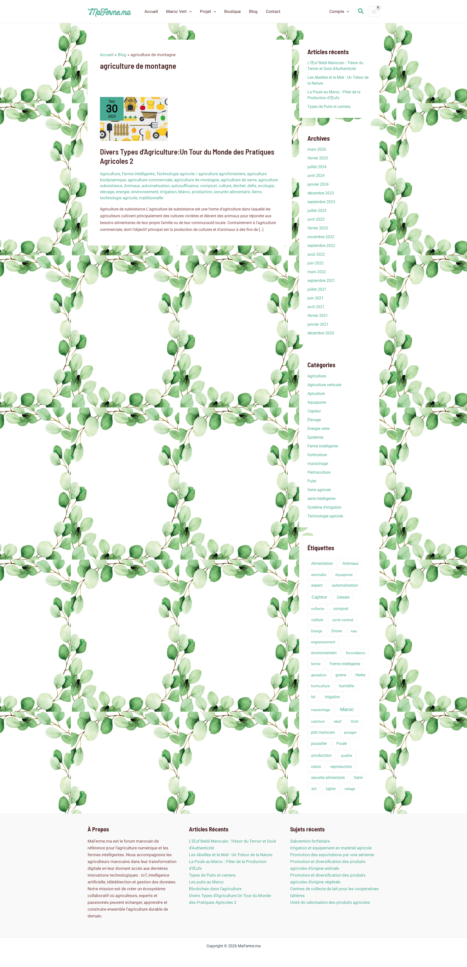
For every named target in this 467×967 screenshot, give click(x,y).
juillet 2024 (316, 167)
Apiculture (316, 393)
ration (316, 766)
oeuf (337, 721)
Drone (337, 631)
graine (340, 675)
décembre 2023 (320, 193)
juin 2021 (315, 298)
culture (225, 185)
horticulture (317, 455)
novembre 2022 (320, 237)
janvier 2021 (318, 324)
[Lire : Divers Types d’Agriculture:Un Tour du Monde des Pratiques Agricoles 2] (134, 118)
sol (313, 788)
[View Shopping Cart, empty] (374, 11)
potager (350, 732)
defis (251, 185)
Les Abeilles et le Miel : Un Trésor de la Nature (230, 854)
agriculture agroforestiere (221, 173)
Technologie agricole (175, 173)
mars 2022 (316, 272)
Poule (341, 743)
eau (354, 631)
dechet (239, 185)
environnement (144, 191)
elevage (107, 191)
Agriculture (110, 173)
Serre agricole (319, 490)
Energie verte (318, 428)
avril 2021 (315, 307)
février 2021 (317, 315)
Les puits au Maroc (206, 882)
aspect (317, 585)
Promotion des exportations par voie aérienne (332, 854)
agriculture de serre (239, 179)
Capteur (314, 411)
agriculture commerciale (150, 179)
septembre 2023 (321, 202)
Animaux (132, 185)
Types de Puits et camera (328, 106)
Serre (256, 191)
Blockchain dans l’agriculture (215, 888)
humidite (346, 686)
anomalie (318, 575)
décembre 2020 (320, 333)
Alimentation (322, 563)
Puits (311, 481)
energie (122, 191)
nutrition (318, 721)
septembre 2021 (321, 280)
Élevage (314, 420)
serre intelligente (321, 498)
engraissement (323, 642)
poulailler (319, 743)
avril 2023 (315, 219)
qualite (346, 755)
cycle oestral (342, 620)
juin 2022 (315, 263)
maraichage (317, 463)
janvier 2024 (318, 184)
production (202, 191)
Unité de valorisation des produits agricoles (330, 902)
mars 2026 (316, 149)
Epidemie (315, 437)
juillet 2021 (316, 289)
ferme (316, 664)
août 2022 (316, 254)
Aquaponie (316, 402)
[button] (189, 11)
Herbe (360, 675)
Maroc (184, 191)
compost (208, 185)
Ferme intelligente (138, 173)
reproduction (341, 766)
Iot (313, 697)
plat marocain (323, 732)
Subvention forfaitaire (310, 841)
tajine (330, 788)
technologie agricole (118, 197)
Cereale (343, 597)
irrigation (168, 191)
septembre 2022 (321, 245)
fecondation (355, 653)
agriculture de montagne (196, 179)
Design (316, 631)
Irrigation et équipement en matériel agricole (331, 847)
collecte (317, 609)
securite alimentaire (232, 191)
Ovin (355, 721)
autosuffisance (184, 185)
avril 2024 (315, 175)
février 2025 (317, 158)
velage (350, 789)
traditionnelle (151, 197)
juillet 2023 (316, 210)
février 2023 (317, 228)
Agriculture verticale (324, 385)
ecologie (266, 185)
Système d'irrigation (324, 507)
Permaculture (318, 472)
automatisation (156, 185)
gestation (318, 675)
